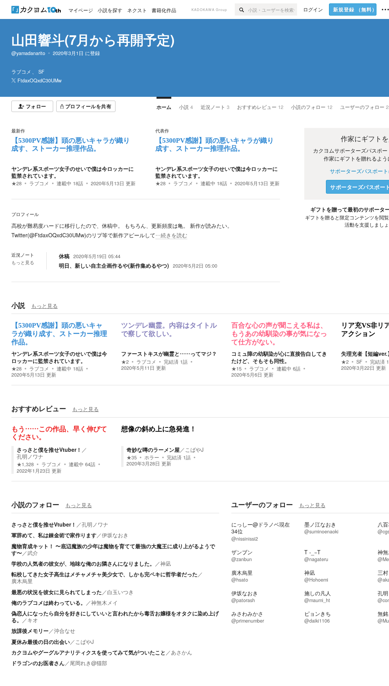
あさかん (181, 652)
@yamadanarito (28, 53)
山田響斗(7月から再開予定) (93, 39)
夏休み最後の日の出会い (40, 641)
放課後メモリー (30, 630)
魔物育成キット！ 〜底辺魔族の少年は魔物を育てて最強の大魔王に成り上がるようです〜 (113, 549)
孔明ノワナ (30, 456)
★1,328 (25, 464)
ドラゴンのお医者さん (38, 663)
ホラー (151, 457)
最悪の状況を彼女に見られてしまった (56, 592)
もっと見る (22, 262)
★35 (132, 457)
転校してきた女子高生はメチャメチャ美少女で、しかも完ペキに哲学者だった (104, 574)
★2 (125, 362)
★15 (236, 369)
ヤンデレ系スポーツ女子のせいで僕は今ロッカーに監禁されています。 (72, 172)
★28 (16, 183)
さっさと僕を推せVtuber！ (49, 449)
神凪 (165, 563)
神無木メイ (104, 602)
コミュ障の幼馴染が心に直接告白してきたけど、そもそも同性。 (279, 357)
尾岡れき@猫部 (88, 663)
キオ (32, 620)
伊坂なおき (115, 535)
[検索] (241, 9)
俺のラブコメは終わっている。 (48, 602)
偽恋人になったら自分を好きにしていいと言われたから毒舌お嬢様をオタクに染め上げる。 (115, 616)
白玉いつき (120, 592)
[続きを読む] (145, 230)
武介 (32, 553)
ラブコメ (39, 183)
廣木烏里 (22, 581)
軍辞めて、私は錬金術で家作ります (53, 535)
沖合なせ (64, 630)
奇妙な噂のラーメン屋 (153, 449)
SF (359, 361)
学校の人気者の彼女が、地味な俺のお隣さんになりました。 (83, 563)
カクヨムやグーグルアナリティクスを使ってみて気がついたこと (88, 652)
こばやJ (194, 449)
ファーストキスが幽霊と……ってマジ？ (169, 353)
